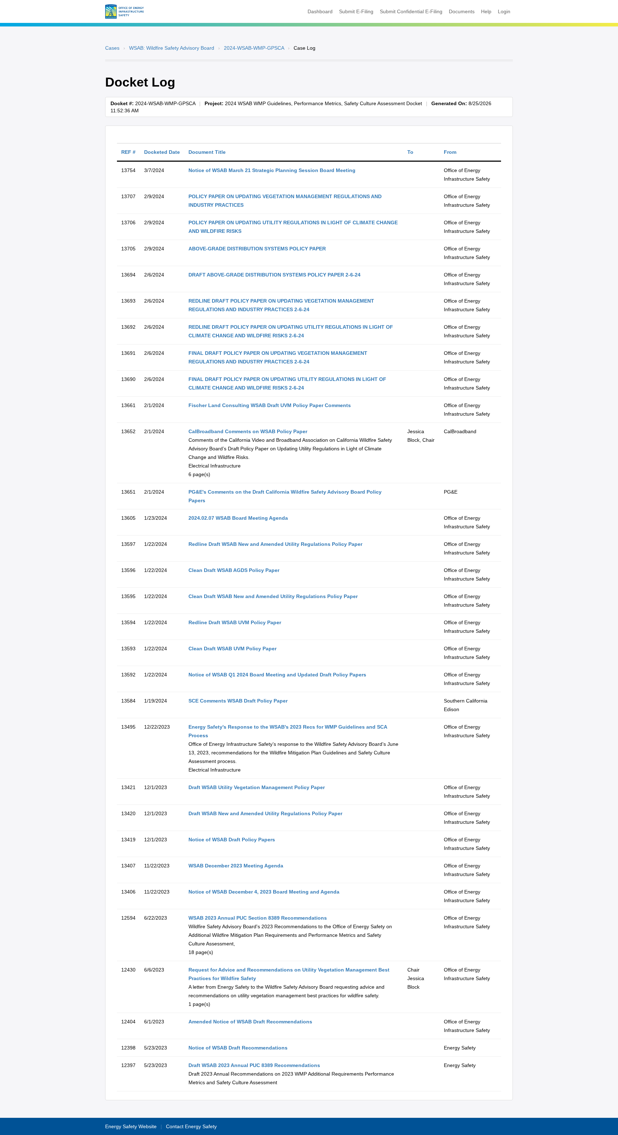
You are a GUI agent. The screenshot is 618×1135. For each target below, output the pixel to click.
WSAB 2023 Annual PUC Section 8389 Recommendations (257, 918)
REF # (128, 152)
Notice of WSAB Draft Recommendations (238, 1048)
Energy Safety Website (131, 1126)
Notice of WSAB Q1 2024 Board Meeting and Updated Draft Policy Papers (277, 674)
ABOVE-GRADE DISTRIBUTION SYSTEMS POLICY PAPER (257, 248)
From (450, 152)
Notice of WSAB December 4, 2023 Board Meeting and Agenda (263, 892)
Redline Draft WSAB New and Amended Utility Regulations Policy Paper (275, 544)
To (410, 152)
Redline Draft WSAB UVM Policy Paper (234, 622)
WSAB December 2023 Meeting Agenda (235, 866)
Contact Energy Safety (191, 1126)
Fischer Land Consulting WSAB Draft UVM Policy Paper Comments (269, 405)
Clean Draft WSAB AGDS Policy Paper (233, 570)
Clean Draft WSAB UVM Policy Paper (232, 648)
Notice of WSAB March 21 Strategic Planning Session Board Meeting (271, 170)
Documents (462, 11)
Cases (112, 48)
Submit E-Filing (356, 11)
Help (486, 11)
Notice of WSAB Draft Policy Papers (231, 839)
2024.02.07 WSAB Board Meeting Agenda (238, 518)
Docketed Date (162, 152)
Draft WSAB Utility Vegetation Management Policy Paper (256, 787)
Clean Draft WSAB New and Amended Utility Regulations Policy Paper (273, 596)
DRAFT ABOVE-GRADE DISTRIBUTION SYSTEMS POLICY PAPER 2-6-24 (274, 275)
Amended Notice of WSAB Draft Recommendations (250, 1021)
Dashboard (320, 11)
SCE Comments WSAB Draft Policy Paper (238, 701)
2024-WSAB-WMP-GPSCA (254, 48)
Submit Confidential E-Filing (411, 11)
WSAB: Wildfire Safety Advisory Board (171, 48)
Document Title (207, 152)
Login (504, 11)
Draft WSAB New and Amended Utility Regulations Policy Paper (265, 813)
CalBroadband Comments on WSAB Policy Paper (247, 431)
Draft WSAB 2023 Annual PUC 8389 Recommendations (254, 1065)
